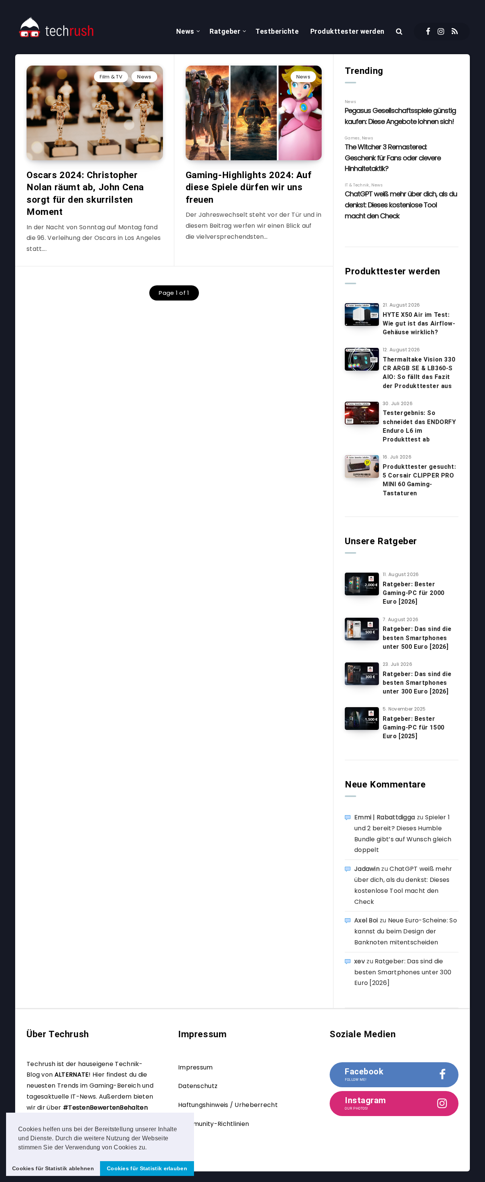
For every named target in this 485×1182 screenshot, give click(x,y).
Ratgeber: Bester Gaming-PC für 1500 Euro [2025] (413, 727)
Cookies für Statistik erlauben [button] (147, 1168)
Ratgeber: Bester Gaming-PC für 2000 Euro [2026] (413, 593)
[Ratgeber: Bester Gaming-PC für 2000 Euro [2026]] (362, 584)
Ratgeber (225, 31)
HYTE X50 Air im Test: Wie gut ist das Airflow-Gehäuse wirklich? (419, 323)
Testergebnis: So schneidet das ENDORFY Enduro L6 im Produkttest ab (419, 426)
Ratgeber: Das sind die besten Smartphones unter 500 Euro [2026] (417, 637)
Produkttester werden (347, 31)
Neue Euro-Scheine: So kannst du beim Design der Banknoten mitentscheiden (405, 931)
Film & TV (111, 76)
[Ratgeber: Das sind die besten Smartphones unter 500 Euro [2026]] (362, 629)
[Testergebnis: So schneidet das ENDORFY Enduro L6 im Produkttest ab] (362, 413)
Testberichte (277, 31)
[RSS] (455, 31)
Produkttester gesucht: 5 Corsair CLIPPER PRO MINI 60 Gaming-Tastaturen (419, 480)
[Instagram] (441, 31)
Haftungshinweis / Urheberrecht (228, 1105)
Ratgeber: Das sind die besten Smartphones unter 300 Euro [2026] (417, 682)
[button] (150, 1148)
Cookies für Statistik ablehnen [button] (53, 1168)
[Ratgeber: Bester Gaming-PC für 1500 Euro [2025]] (362, 718)
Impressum (195, 1067)
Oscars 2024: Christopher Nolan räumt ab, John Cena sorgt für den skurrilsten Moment (85, 193)
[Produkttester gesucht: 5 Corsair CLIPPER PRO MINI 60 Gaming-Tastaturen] (362, 466)
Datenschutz (197, 1086)
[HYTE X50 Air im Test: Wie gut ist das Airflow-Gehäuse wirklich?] (362, 314)
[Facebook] (428, 31)
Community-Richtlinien (213, 1123)
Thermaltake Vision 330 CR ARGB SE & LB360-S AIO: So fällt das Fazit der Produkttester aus (419, 373)
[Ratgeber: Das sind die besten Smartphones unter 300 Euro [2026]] (362, 673)
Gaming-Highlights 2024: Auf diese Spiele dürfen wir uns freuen (249, 187)
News (185, 31)
